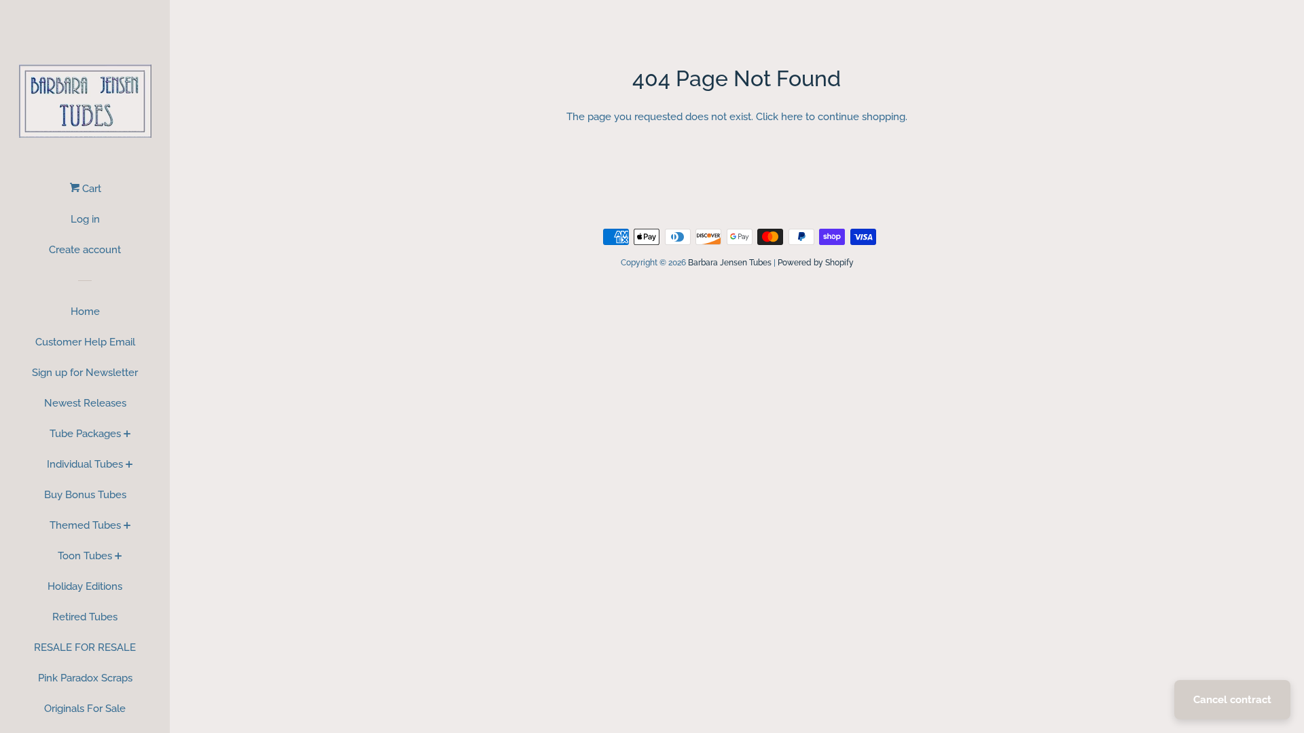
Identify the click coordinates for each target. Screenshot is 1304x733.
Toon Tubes (85, 556)
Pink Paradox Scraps (85, 678)
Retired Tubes (84, 617)
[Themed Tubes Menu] (127, 526)
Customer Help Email (85, 342)
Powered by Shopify (816, 262)
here (792, 117)
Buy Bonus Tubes (85, 495)
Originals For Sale (85, 708)
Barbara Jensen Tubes (730, 262)
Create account (85, 250)
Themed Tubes (85, 525)
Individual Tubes (85, 464)
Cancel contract (1232, 700)
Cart (90, 189)
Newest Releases (85, 403)
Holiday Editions (85, 586)
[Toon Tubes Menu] (118, 557)
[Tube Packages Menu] (127, 435)
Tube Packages (85, 434)
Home (85, 311)
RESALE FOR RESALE (85, 647)
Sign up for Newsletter (85, 372)
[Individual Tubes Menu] (129, 465)
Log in (85, 219)
